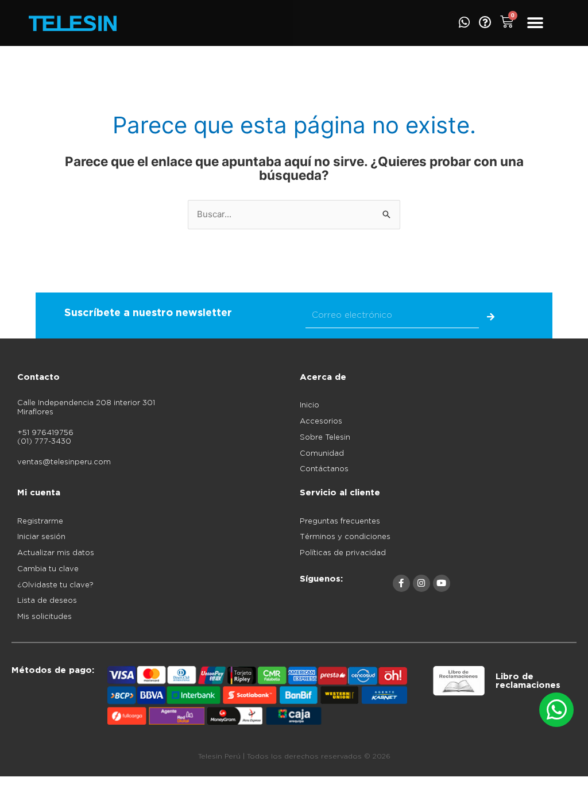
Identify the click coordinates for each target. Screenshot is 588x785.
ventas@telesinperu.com (64, 462)
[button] (535, 23)
